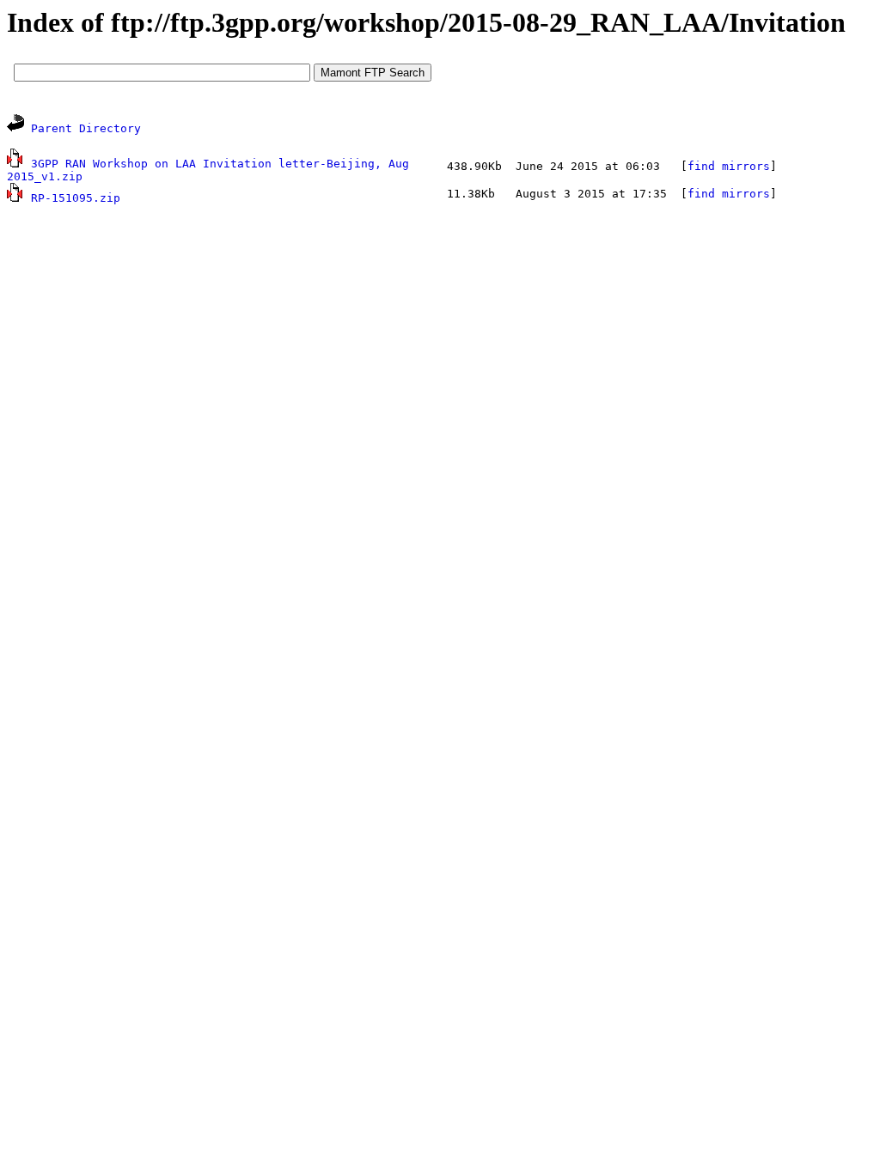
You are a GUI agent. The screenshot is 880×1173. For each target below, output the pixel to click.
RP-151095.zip (75, 197)
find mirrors (729, 166)
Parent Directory (86, 128)
